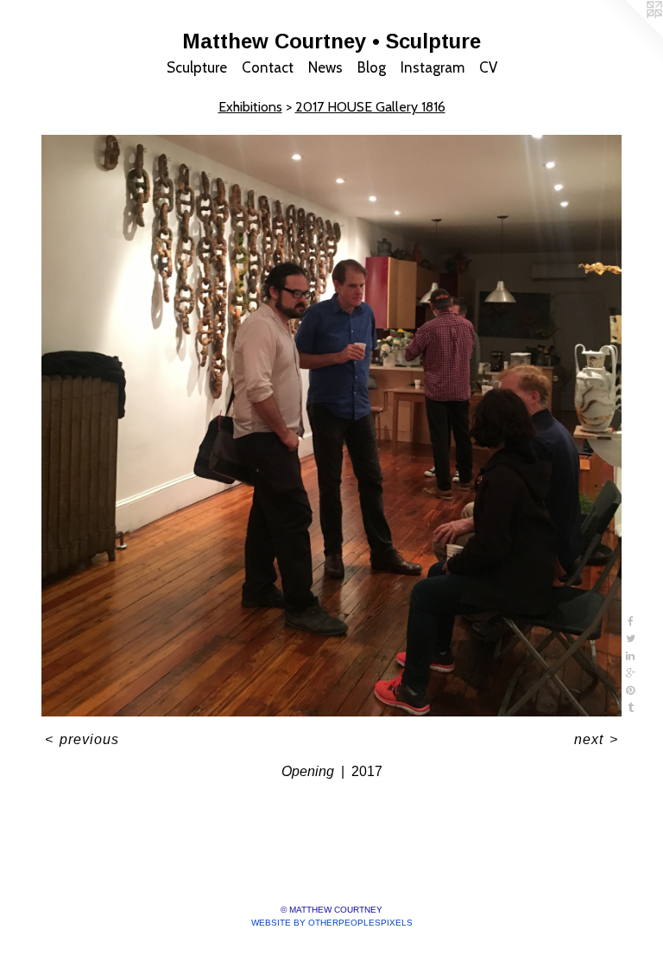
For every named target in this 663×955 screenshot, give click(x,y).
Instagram (432, 67)
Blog (371, 67)
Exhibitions (250, 107)
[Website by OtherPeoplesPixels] (628, 34)
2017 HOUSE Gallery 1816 (370, 107)
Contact (268, 67)
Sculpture (197, 67)
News (325, 67)
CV (488, 67)
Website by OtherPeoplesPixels (332, 922)
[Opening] (331, 426)
